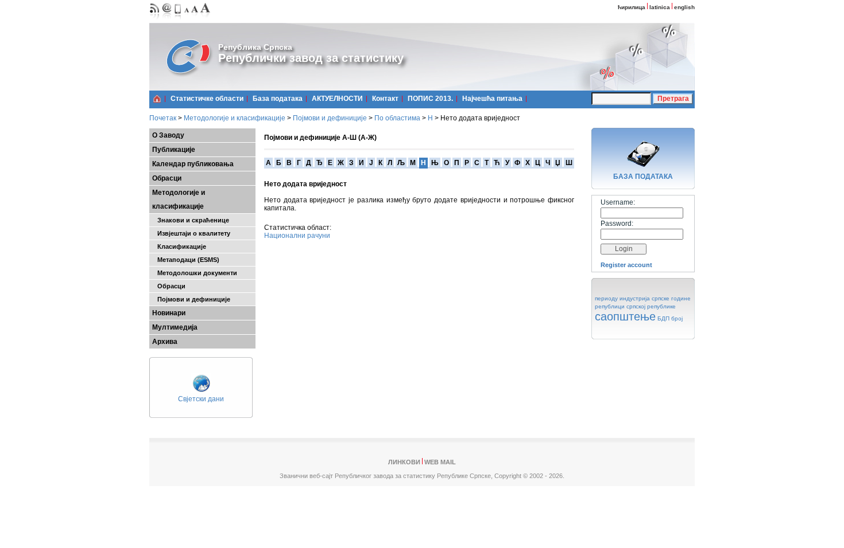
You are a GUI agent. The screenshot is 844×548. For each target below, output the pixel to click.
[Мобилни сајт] (178, 20)
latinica (659, 7)
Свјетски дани (201, 399)
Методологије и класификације (234, 118)
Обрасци (166, 178)
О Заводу (168, 135)
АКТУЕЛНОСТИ (337, 99)
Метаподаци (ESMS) (185, 259)
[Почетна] (157, 99)
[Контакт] (167, 20)
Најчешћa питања (492, 99)
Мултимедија (175, 327)
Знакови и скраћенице (190, 220)
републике (661, 306)
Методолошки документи (194, 272)
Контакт (385, 99)
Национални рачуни (297, 236)
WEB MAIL (440, 462)
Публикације (173, 150)
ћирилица (631, 7)
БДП (663, 318)
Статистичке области (207, 99)
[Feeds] (154, 20)
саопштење (625, 316)
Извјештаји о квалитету (191, 233)
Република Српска (255, 47)
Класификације (179, 246)
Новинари (168, 313)
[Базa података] (643, 169)
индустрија (635, 298)
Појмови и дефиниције (330, 118)
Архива (164, 342)
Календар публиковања (193, 164)
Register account (626, 264)
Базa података (278, 99)
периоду (606, 298)
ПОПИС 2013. (430, 99)
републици (610, 306)
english (684, 7)
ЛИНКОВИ (404, 462)
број (677, 318)
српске (660, 298)
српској (635, 306)
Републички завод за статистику (311, 58)
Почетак (162, 118)
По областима (397, 118)
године (681, 298)
